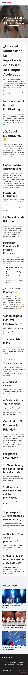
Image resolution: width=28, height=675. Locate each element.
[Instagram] (4, 657)
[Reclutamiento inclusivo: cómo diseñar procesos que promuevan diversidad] (14, 618)
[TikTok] (7, 657)
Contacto (20, 664)
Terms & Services (21, 670)
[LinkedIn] (2, 657)
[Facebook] (11, 657)
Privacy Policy (23, 672)
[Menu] (25, 2)
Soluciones (12, 662)
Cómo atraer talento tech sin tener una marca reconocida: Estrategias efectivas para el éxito (14, 647)
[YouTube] (9, 657)
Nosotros (20, 662)
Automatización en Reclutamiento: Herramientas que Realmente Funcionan (12, 605)
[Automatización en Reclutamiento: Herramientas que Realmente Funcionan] (14, 596)
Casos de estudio (10, 664)
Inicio (6, 662)
